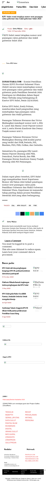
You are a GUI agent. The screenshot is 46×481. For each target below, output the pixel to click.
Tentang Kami (6, 471)
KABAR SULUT (37, 284)
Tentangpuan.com (31, 457)
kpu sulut (21, 205)
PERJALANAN (31, 415)
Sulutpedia (10, 443)
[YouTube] (14, 339)
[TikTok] (20, 339)
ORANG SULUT (11, 431)
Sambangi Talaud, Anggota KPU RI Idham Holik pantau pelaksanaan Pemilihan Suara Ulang (15, 311)
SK (30, 205)
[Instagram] (43, 222)
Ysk (35, 205)
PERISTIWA (38, 271)
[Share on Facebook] (7, 23)
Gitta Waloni (17, 29)
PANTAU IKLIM (11, 423)
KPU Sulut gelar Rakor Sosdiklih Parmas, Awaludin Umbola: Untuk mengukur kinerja (14, 296)
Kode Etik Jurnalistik (33, 471)
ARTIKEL (28, 418)
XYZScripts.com (34, 480)
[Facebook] (40, 222)
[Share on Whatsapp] (27, 214)
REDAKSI (15, 471)
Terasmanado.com (31, 459)
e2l (13, 205)
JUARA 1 (5, 396)
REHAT (28, 412)
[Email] (13, 23)
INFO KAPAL (10, 434)
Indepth (9, 415)
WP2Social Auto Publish (14, 480)
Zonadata (10, 437)
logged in (19, 244)
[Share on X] (10, 23)
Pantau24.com (30, 454)
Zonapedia (10, 440)
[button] (4, 2)
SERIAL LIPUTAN (12, 418)
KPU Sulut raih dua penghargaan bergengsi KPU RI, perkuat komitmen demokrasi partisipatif (16, 271)
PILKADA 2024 (9, 12)
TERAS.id (9, 412)
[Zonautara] (23, 2)
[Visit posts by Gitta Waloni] (4, 30)
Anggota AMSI (7, 357)
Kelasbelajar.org (31, 461)
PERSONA (29, 420)
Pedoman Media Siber (24, 471)
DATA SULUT (10, 420)
